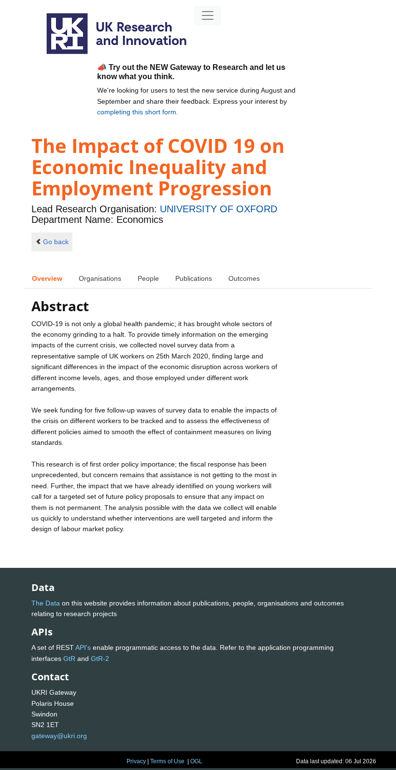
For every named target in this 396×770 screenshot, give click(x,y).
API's (83, 647)
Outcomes (244, 278)
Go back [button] (56, 242)
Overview (47, 278)
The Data (45, 603)
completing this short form (136, 112)
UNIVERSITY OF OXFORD (218, 209)
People (148, 278)
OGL (196, 761)
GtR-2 (100, 658)
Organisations (100, 278)
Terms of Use (167, 761)
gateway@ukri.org (59, 736)
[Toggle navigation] (207, 15)
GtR (69, 658)
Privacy (136, 761)
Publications (193, 278)
